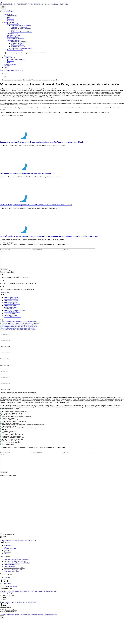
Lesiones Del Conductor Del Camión (21, 48)
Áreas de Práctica (9, 22)
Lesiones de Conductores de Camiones (15, 561)
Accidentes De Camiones (11, 302)
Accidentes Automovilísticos (12, 297)
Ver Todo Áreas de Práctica (11, 571)
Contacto (6, 67)
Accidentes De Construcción (19, 41)
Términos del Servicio (49, 591)
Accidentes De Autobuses (11, 299)
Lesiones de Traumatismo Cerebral (14, 569)
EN (1, 1)
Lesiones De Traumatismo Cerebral (21, 25)
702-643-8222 (63, 4)
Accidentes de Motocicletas (11, 564)
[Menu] (3, 7)
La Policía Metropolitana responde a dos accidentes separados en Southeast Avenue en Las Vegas (36, 205)
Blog (8, 17)
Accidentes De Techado (18, 46)
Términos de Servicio (50, 267)
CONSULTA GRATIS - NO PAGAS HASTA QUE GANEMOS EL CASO (22, 4)
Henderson (10, 61)
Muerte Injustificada (9, 566)
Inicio (5, 73)
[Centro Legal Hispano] (7, 593)
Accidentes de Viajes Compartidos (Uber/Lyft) (17, 563)
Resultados (7, 65)
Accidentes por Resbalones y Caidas (14, 568)
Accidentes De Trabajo (10, 305)
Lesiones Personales (9, 313)
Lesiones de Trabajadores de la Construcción (16, 559)
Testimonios (10, 19)
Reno (8, 62)
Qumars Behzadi (12, 15)
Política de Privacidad (37, 267)
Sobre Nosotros (8, 14)
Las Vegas (7, 577)
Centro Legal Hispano (11, 586)
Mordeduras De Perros (10, 315)
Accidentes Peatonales (10, 307)
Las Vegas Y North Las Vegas (15, 59)
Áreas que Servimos (9, 57)
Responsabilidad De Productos (12, 317)
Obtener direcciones (13, 541)
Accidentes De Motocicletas (19, 27)
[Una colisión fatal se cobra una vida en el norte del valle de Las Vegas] (13, 170)
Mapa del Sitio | (25, 591)
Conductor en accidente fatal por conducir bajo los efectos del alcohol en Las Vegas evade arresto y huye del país (41, 142)
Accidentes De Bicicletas (11, 300)
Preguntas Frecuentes (10, 64)
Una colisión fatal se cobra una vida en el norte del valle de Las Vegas (25, 173)
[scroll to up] (2, 617)
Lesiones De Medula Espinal (12, 312)
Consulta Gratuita (5, 292)
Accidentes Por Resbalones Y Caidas (21, 32)
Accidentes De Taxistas (17, 45)
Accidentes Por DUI (9, 308)
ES (1, 2)
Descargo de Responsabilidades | (10, 591)
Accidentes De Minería (17, 43)
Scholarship (10, 20)
